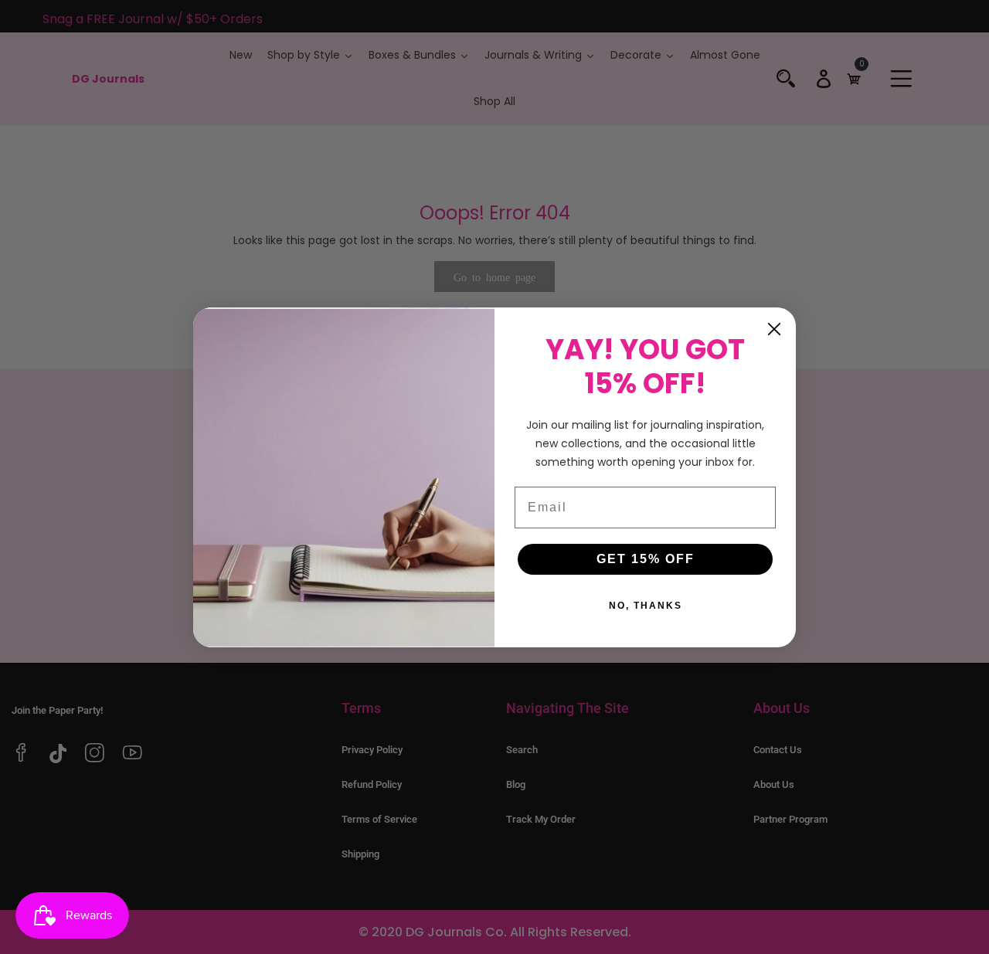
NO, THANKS (645, 605)
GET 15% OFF (645, 558)
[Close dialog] (774, 329)
